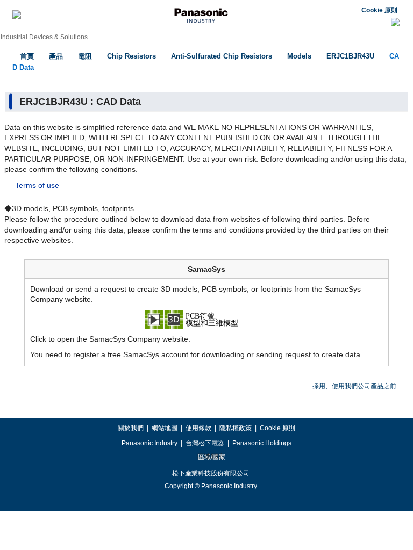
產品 (56, 56)
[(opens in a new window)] (206, 318)
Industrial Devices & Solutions (44, 37)
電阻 (85, 56)
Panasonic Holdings (261, 443)
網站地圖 (164, 428)
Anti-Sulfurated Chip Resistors (221, 56)
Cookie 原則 (379, 10)
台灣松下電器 (205, 443)
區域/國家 (210, 457)
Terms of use (37, 185)
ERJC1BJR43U (350, 56)
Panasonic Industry (149, 443)
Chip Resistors (131, 56)
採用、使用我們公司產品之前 (354, 386)
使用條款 (198, 428)
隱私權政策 (235, 428)
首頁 (27, 56)
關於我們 (131, 428)
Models (299, 56)
